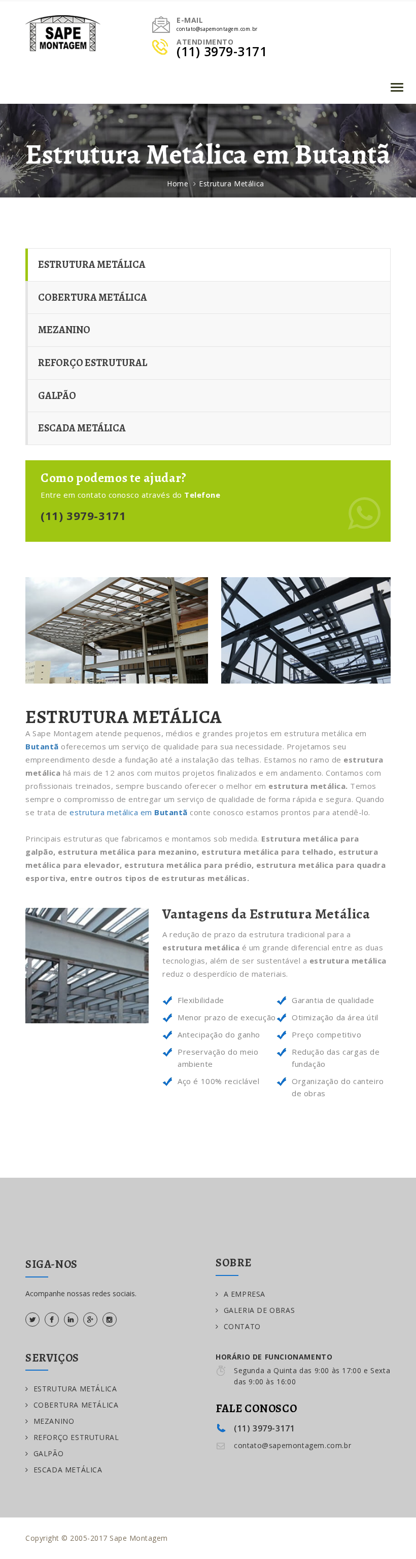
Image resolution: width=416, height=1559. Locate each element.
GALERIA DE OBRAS (259, 1310)
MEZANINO (64, 330)
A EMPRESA (244, 1294)
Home (177, 183)
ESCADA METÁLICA (82, 428)
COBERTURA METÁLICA (92, 297)
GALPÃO (57, 396)
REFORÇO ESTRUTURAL (92, 363)
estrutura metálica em (129, 812)
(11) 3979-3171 (83, 515)
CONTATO (242, 1326)
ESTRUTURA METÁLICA (92, 264)
